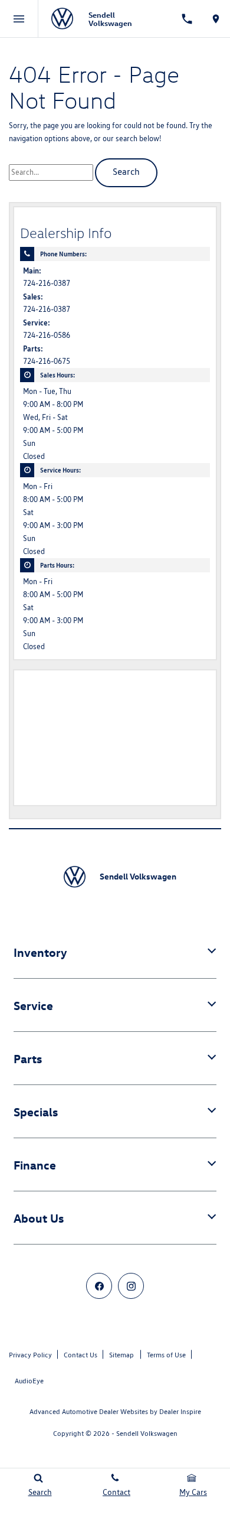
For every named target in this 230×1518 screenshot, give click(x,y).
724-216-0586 (46, 335)
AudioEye (29, 1380)
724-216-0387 (46, 283)
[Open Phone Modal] (187, 19)
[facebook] (99, 1286)
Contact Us (80, 1354)
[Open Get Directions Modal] (215, 19)
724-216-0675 (46, 361)
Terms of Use (166, 1354)
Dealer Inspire (180, 1411)
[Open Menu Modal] (19, 19)
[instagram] (131, 1286)
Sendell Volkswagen (147, 1433)
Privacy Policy (30, 1354)
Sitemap (121, 1354)
